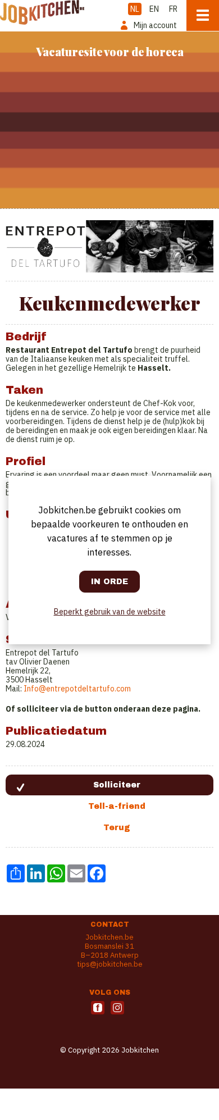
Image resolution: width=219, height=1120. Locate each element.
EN (154, 9)
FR (173, 9)
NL (134, 9)
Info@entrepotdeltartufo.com (77, 689)
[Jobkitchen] (42, 12)
